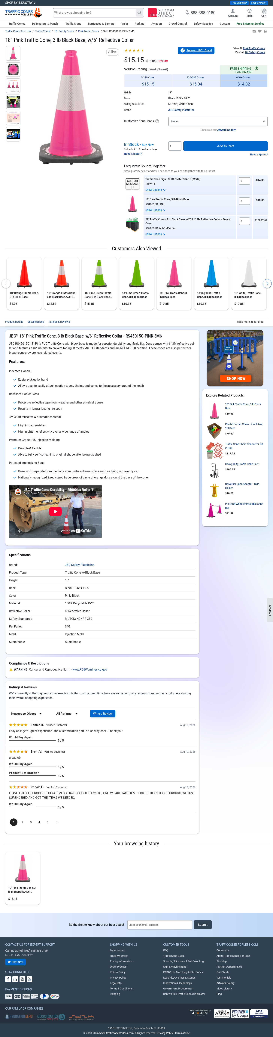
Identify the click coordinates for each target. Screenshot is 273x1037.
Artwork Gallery (226, 129)
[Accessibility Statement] (259, 1013)
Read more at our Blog (250, 321)
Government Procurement (178, 988)
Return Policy (117, 972)
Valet (124, 23)
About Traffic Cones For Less (233, 955)
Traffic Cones (17, 23)
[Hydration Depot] (19, 1016)
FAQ (165, 950)
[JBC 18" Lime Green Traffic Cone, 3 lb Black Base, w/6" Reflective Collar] (99, 274)
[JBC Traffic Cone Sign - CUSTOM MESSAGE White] (132, 183)
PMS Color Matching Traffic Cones (183, 972)
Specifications (36, 321)
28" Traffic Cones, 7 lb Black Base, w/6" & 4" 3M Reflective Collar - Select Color (187, 221)
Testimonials (224, 977)
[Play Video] (13, 134)
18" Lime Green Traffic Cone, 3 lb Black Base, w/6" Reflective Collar (98, 295)
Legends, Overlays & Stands (179, 977)
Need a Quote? (259, 154)
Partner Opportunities (229, 966)
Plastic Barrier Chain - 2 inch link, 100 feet (244, 426)
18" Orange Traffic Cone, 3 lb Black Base (24, 294)
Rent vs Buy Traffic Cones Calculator (184, 993)
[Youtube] (29, 979)
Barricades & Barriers (101, 23)
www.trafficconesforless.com (116, 1033)
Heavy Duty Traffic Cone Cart (242, 464)
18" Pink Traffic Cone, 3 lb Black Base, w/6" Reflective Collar (22, 890)
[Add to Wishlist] (259, 31)
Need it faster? (133, 153)
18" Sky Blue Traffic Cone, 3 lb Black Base (209, 294)
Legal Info (116, 983)
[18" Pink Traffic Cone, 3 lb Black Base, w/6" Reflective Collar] (13, 53)
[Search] (139, 13)
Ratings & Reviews (59, 321)
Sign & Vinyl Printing (175, 966)
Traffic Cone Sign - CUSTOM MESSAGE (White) (172, 179)
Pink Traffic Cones (254, 48)
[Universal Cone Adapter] (214, 490)
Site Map (222, 961)
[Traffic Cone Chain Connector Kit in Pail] (214, 450)
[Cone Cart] (214, 470)
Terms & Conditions (121, 988)
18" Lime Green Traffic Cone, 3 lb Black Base (135, 294)
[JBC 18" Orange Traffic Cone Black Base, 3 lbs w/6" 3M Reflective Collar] (61, 274)
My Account (117, 950)
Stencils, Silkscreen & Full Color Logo (184, 961)
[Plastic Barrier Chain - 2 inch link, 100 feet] (214, 430)
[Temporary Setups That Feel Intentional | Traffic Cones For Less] (235, 358)
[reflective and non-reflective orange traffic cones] (23, 12)
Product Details (14, 321)
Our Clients (223, 972)
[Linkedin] (15, 979)
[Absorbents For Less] (51, 1017)
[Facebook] (8, 979)
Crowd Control (178, 23)
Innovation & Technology (177, 983)
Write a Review (102, 713)
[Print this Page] (265, 31)
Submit (203, 924)
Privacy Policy (118, 977)
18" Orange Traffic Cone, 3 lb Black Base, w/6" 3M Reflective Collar (61, 295)
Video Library (224, 988)
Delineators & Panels (45, 23)
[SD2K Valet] (81, 1018)
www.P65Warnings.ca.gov (89, 669)
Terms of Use (182, 1033)
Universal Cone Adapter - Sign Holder (242, 485)
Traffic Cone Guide (173, 955)
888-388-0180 (39, 950)
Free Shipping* (239, 2)
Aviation (156, 23)
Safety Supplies (203, 23)
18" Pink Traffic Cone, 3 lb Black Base (167, 199)
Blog (219, 993)
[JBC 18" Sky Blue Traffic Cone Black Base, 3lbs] (211, 274)
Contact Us (223, 950)
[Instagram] (22, 979)
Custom (225, 23)
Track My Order (119, 955)
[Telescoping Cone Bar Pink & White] (214, 510)
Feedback (269, 610)
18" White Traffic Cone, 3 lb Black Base (247, 294)
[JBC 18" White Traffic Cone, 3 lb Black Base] (248, 274)
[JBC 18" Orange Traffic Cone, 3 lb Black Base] (24, 274)
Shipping (115, 993)
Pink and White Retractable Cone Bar (244, 505)
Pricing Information (121, 961)
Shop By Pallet (258, 2)
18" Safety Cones (255, 52)
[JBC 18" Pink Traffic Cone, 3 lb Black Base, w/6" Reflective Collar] (22, 869)
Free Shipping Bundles (250, 23)
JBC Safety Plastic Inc (181, 109)
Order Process (118, 966)
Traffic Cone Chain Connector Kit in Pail (244, 446)
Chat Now (17, 962)
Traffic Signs (73, 23)
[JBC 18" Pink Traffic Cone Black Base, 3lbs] (132, 203)
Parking (139, 23)
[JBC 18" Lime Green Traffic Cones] (136, 274)
